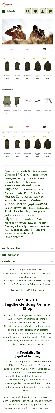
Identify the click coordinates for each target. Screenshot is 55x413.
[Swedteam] (27, 49)
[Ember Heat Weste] (7, 66)
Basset (32, 208)
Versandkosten (9, 273)
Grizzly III (23, 178)
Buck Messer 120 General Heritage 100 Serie (27, 110)
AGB (28, 290)
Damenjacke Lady (16, 226)
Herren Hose (12, 185)
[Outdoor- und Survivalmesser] (37, 100)
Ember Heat (19, 215)
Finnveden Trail (13, 182)
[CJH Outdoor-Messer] (47, 100)
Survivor (32, 215)
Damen (9, 207)
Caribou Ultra (43, 208)
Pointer (43, 222)
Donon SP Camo (17, 174)
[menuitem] (8, 11)
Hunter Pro (22, 193)
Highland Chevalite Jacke (47, 75)
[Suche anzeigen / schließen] (28, 11)
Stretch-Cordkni (26, 233)
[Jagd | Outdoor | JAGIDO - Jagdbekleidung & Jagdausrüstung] (7, 4)
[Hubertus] (27, 127)
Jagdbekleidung (28, 329)
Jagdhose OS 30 (38, 204)
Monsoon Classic (21, 230)
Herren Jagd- (21, 207)
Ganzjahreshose (39, 171)
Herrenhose (28, 219)
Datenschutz (17, 290)
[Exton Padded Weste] (27, 66)
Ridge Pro (39, 230)
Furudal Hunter (37, 178)
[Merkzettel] (35, 11)
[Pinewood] (10, 49)
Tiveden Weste (28, 189)
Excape (32, 222)
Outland (36, 200)
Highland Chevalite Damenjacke (37, 76)
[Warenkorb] (50, 11)
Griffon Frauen (37, 193)
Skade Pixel (34, 226)
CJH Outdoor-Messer (48, 110)
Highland (12, 189)
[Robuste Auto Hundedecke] (17, 100)
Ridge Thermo (12, 171)
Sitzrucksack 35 (31, 185)
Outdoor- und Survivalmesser (37, 110)
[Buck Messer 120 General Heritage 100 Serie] (27, 100)
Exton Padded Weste (27, 75)
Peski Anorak (29, 182)
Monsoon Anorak (15, 222)
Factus (40, 219)
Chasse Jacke (11, 178)
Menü (11, 11)
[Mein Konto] (43, 11)
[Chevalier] (10, 127)
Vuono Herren (16, 204)
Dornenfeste (22, 200)
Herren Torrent (39, 174)
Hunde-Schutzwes (19, 196)
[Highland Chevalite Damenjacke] (37, 66)
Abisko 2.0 (26, 171)
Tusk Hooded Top (18, 211)
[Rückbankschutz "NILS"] (7, 100)
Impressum (38, 290)
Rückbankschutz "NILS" (7, 110)
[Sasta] (44, 49)
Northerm (10, 233)
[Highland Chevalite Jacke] (47, 66)
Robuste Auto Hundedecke (17, 110)
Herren (41, 182)
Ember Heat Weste (7, 75)
